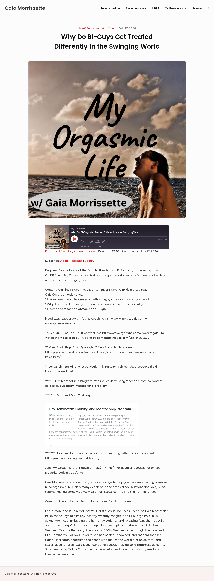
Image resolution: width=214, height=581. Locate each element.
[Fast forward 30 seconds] (105, 241)
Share (100, 246)
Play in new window (81, 251)
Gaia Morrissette (25, 8)
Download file (55, 251)
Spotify (89, 260)
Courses (197, 8)
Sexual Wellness (136, 8)
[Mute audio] (84, 241)
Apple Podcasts (71, 260)
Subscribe (87, 246)
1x (97, 241)
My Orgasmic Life (175, 8)
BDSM (155, 8)
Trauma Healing (110, 8)
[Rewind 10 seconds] (91, 241)
